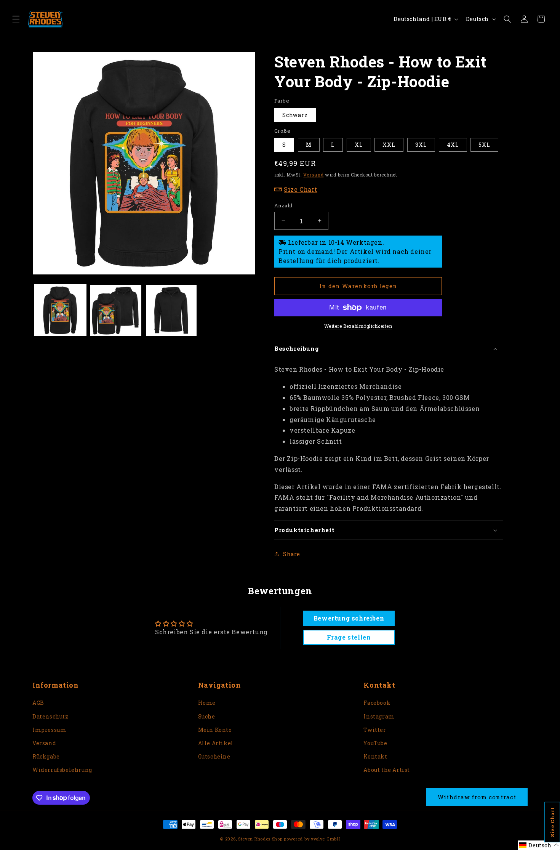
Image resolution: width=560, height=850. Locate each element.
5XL (484, 144)
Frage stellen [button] (349, 637)
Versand (313, 175)
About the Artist (386, 769)
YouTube (375, 743)
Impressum (49, 729)
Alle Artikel (216, 743)
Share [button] (291, 554)
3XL (421, 144)
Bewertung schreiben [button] (349, 618)
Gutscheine (214, 756)
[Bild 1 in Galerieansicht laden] (60, 310)
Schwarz (295, 115)
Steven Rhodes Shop (260, 839)
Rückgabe (46, 756)
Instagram (378, 716)
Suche (206, 716)
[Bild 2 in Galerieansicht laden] (116, 310)
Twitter (374, 729)
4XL (453, 144)
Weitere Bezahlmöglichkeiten (358, 326)
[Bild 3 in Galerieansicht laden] (171, 310)
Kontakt (375, 756)
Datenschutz (50, 716)
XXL (388, 144)
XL (359, 144)
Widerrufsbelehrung (62, 769)
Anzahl (283, 205)
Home (207, 702)
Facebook (376, 702)
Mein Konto (215, 729)
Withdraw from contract (477, 797)
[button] (16, 19)
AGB (38, 702)
